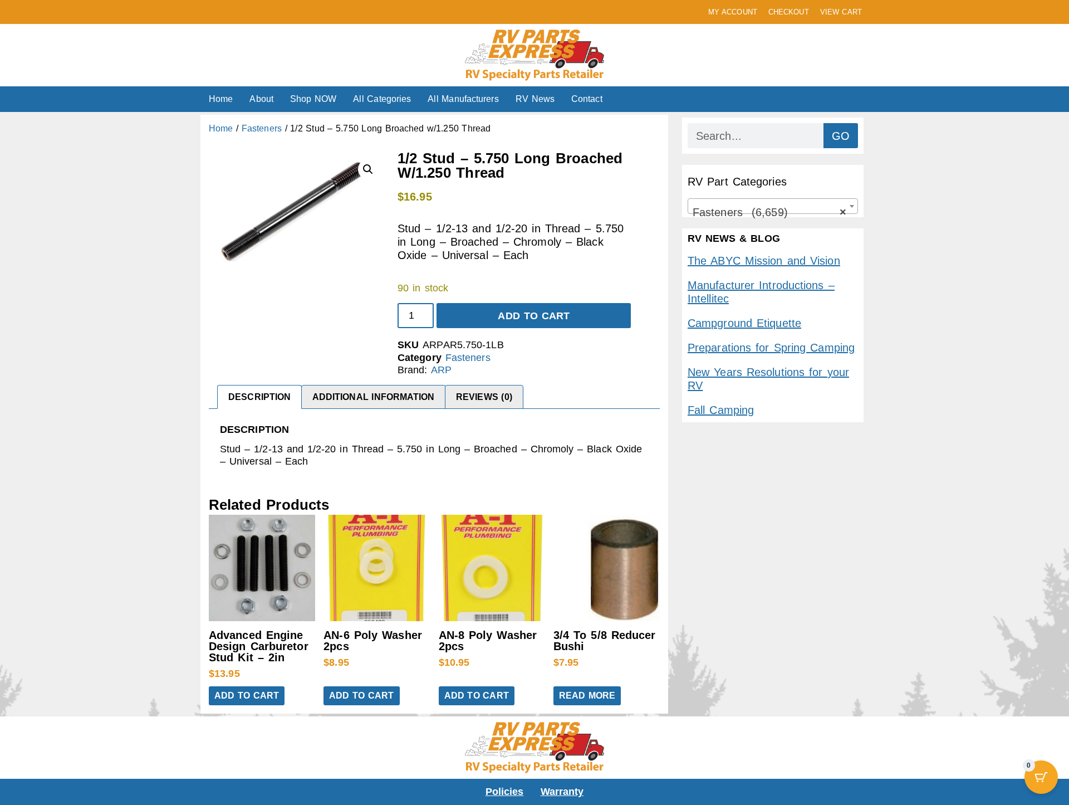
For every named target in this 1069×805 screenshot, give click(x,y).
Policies (505, 791)
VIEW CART (841, 12)
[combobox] (773, 206)
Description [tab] (259, 397)
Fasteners (262, 128)
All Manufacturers (463, 99)
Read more (587, 695)
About (261, 99)
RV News (535, 99)
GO (841, 136)
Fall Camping (721, 410)
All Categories (382, 99)
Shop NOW (313, 99)
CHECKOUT (788, 12)
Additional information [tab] (373, 397)
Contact (586, 99)
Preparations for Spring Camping (771, 347)
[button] (368, 169)
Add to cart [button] (246, 695)
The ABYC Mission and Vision (764, 261)
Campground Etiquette (744, 323)
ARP (441, 369)
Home (221, 99)
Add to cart (534, 315)
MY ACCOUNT (732, 12)
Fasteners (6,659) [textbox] (769, 212)
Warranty (562, 791)
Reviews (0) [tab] (484, 397)
